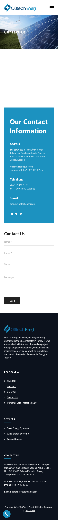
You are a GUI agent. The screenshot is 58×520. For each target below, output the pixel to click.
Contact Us (12, 397)
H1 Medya (30, 510)
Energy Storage (14, 439)
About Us (11, 381)
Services (11, 386)
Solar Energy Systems (18, 428)
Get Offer (11, 392)
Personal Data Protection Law (21, 403)
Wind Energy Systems (18, 433)
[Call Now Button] (7, 514)
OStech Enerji (27, 507)
